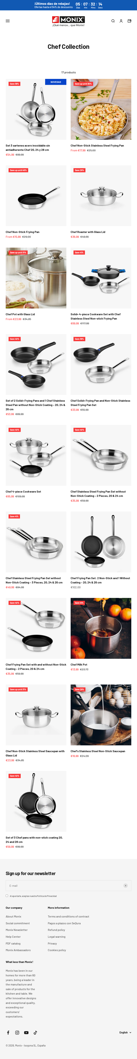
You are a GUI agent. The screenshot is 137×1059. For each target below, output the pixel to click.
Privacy (52, 943)
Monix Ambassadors (18, 950)
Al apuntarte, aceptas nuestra (33, 896)
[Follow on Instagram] (17, 1032)
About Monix (13, 916)
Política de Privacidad (47, 896)
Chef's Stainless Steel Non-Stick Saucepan (98, 751)
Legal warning (56, 936)
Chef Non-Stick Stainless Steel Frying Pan (97, 145)
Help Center (13, 936)
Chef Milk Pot (79, 664)
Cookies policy (57, 950)
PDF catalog (13, 943)
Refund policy (56, 929)
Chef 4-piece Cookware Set (23, 491)
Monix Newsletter (17, 929)
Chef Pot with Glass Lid (20, 314)
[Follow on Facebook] (8, 1032)
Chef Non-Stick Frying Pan (22, 231)
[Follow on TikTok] (35, 1032)
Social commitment (18, 923)
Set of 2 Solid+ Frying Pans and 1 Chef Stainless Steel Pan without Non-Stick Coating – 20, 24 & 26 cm (35, 405)
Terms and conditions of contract (68, 916)
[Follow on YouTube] (26, 1032)
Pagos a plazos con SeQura (64, 923)
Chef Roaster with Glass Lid (88, 231)
